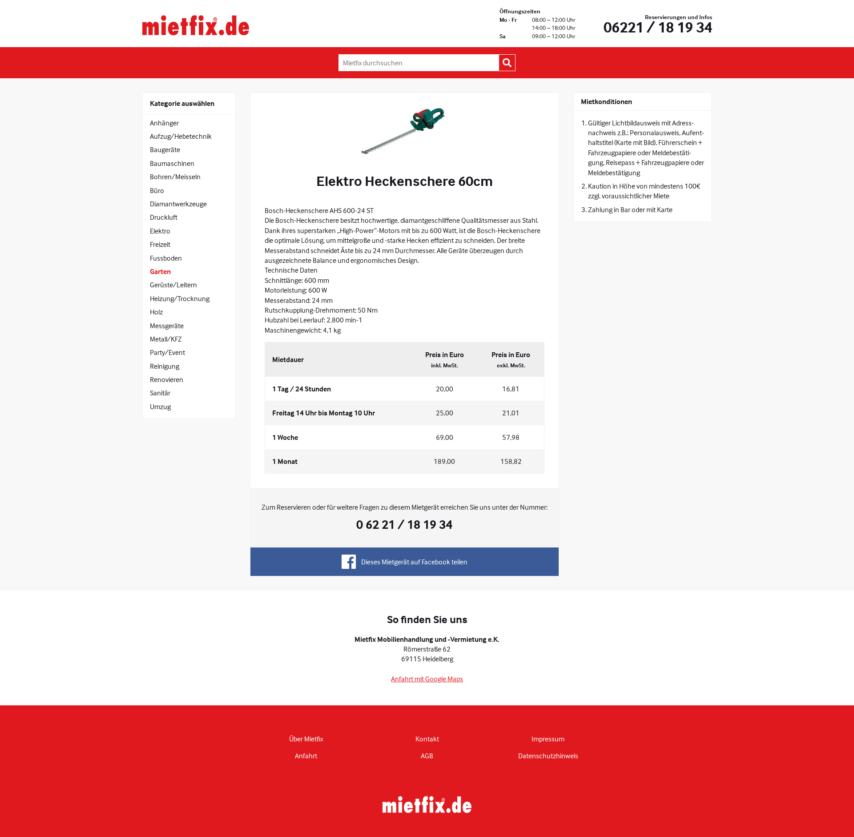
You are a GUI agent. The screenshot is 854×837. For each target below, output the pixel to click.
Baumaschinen (172, 163)
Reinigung (164, 366)
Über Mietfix (306, 738)
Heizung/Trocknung (179, 298)
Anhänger (164, 122)
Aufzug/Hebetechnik (181, 136)
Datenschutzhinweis (548, 755)
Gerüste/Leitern (173, 284)
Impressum (548, 738)
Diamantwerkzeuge (178, 203)
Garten (160, 271)
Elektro (160, 230)
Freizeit (160, 244)
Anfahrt (306, 755)
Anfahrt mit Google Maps (427, 678)
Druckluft (163, 217)
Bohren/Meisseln (175, 176)
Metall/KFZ (166, 338)
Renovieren (166, 379)
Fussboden (166, 258)
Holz (156, 311)
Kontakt (427, 738)
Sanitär (160, 392)
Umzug (160, 406)
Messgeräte (167, 325)
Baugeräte (165, 149)
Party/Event (167, 352)
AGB (427, 755)
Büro (157, 190)
